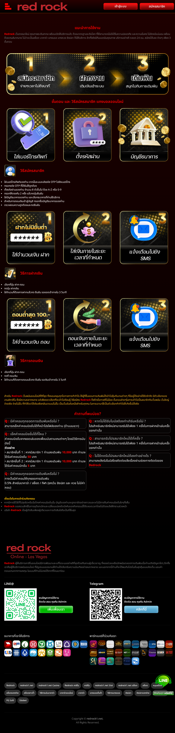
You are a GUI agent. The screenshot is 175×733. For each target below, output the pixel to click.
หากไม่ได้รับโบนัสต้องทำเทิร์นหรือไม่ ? (117, 421)
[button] (45, 421)
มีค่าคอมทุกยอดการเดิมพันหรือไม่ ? (32, 421)
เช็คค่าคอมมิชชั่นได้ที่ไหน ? (25, 434)
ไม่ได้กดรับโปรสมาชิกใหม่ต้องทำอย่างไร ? (120, 455)
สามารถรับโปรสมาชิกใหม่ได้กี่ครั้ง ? (116, 438)
